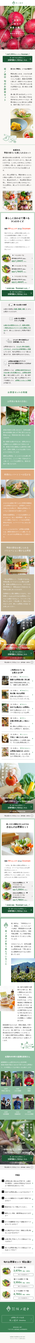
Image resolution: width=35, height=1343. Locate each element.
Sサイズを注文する (22, 1274)
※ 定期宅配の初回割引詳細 (17, 658)
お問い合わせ (22, 1338)
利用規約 (12, 1336)
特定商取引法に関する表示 (19, 1336)
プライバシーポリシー (14, 1338)
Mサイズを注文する (23, 1286)
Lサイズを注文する (22, 1298)
